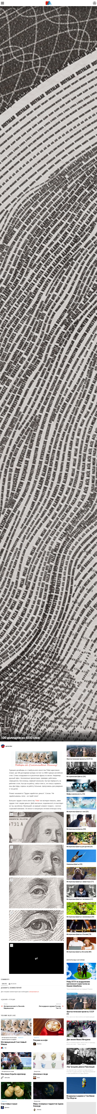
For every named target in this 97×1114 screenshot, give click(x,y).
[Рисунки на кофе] (48, 1027)
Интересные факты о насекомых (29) (80, 917)
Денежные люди (40, 1074)
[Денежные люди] (48, 1060)
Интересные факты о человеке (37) (80, 899)
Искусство (37, 1071)
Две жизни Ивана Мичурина (78, 1039)
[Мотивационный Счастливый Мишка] (16, 1027)
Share (11, 814)
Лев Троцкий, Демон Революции (81, 1067)
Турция (12, 999)
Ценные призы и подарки (9, 1039)
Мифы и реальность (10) (76, 794)
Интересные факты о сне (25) (78, 811)
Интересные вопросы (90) (76, 829)
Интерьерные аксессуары (9, 1037)
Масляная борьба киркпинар (13, 1074)
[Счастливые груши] (16, 1090)
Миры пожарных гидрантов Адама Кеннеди (48, 1105)
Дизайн (5, 999)
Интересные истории (8, 1071)
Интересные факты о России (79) (79, 934)
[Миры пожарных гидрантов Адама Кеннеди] (48, 1090)
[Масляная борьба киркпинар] (16, 1060)
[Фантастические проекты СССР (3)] (81, 1001)
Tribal (37, 801)
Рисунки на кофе (40, 1040)
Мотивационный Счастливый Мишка (13, 1043)
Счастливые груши (9, 1104)
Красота (20, 1037)
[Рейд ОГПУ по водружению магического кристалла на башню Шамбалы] (81, 971)
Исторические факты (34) (76, 776)
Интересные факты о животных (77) (80, 882)
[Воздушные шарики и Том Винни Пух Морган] (81, 1085)
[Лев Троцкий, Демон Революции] (81, 1056)
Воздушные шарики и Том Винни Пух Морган (80, 1097)
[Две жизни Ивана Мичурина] (81, 1029)
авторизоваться (34, 991)
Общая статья (72, 993)
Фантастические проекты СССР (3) (80, 759)
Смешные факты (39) (74, 864)
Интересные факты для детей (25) (80, 847)
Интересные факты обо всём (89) (79, 952)
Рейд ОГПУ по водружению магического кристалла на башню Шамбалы (78, 984)
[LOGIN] (94, 3)
